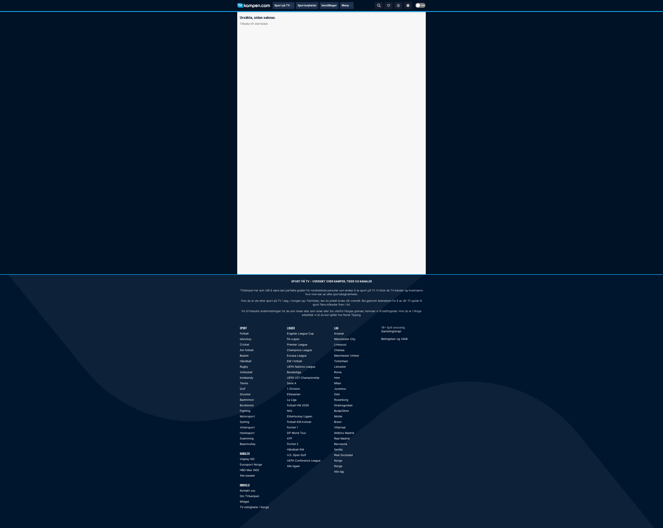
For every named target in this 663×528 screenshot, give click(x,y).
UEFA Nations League (301, 366)
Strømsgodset (343, 405)
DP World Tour (296, 433)
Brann (338, 422)
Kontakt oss (247, 490)
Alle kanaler (247, 475)
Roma (338, 372)
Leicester (340, 366)
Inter (337, 377)
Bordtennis (247, 405)
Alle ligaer (293, 466)
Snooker (245, 394)
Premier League (297, 344)
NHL (290, 411)
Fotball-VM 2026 (298, 405)
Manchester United (346, 355)
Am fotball (246, 350)
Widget (244, 501)
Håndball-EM (295, 449)
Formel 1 (292, 427)
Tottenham (341, 361)
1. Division (293, 388)
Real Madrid (342, 438)
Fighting (245, 411)
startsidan (261, 23)
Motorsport (247, 416)
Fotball (244, 333)
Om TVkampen (249, 496)
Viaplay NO (247, 459)
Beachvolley (248, 444)
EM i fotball (294, 361)
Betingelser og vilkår (394, 339)
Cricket (244, 344)
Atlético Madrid (344, 433)
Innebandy (246, 377)
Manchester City (344, 339)
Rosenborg (341, 399)
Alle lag (339, 471)
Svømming (247, 438)
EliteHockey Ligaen (299, 416)
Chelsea (339, 350)
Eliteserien (293, 394)
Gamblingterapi (391, 331)
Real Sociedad (343, 455)
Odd (337, 394)
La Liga (291, 399)
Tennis (244, 383)
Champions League (299, 350)
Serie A (291, 383)
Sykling (244, 422)
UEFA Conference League (303, 460)
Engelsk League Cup (300, 333)
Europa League (297, 355)
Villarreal (339, 427)
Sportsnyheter (307, 5)
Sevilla (338, 449)
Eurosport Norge (251, 464)
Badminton (247, 399)
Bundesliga (294, 372)
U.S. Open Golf (296, 455)
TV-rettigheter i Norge (254, 507)
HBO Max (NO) (249, 470)
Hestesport (247, 433)
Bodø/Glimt (341, 411)
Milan (337, 383)
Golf (242, 388)
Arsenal (339, 333)
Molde (338, 416)
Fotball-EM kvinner (299, 422)
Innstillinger (329, 5)
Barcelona (340, 444)
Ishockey (245, 339)
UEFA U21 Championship (303, 377)
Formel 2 (292, 444)
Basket (244, 355)
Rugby (244, 366)
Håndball (245, 361)
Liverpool (340, 344)
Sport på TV (282, 5)
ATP (289, 438)
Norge (338, 460)
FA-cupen (293, 339)
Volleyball (246, 372)
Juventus (340, 388)
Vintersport (247, 427)
